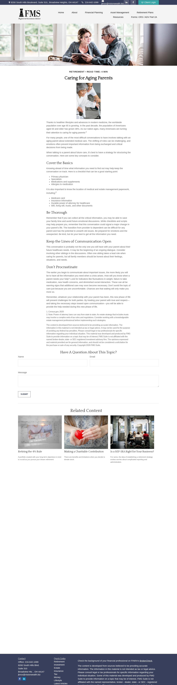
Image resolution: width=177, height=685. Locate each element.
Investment (59, 665)
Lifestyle (58, 680)
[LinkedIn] (126, 2)
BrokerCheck (146, 661)
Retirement (59, 661)
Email (92, 356)
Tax (55, 674)
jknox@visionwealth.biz (29, 674)
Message (22, 372)
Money (57, 677)
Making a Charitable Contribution (84, 451)
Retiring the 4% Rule (30, 451)
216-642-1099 (91, 2)
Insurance (58, 671)
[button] (61, 12)
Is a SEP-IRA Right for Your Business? (132, 451)
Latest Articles (60, 683)
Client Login (150, 2)
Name (21, 356)
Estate (57, 668)
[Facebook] (133, 2)
